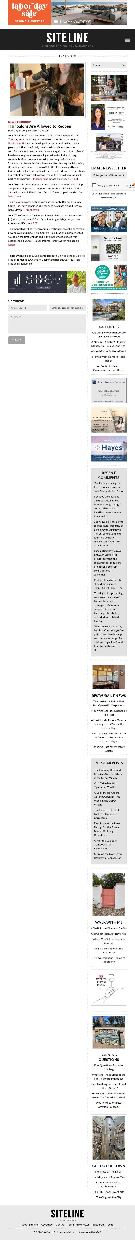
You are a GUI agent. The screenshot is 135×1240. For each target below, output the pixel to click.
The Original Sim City (108, 1197)
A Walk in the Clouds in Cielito (109, 928)
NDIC (98, 1232)
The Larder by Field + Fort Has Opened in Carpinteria (106, 813)
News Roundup (19, 122)
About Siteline (29, 1224)
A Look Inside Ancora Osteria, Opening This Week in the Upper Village (109, 723)
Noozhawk (14, 196)
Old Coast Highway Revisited (108, 933)
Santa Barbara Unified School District (62, 255)
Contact (60, 1224)
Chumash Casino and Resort (46, 259)
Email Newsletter (79, 1224)
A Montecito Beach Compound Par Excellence (105, 844)
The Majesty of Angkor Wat (108, 1176)
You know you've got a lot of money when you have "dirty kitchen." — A (108, 487)
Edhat (11, 244)
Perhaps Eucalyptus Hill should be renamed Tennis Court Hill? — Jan (108, 583)
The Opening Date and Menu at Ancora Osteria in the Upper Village (109, 737)
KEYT (34, 223)
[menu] (127, 40)
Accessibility (67, 1232)
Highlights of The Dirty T (109, 1171)
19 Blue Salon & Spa (27, 255)
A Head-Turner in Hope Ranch (109, 351)
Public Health (16, 143)
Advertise (47, 1224)
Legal (111, 1224)
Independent (40, 178)
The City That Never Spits (108, 1191)
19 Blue (72, 178)
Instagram (99, 1224)
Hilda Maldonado (18, 259)
